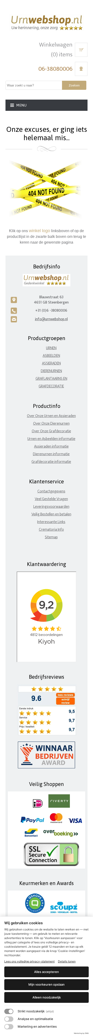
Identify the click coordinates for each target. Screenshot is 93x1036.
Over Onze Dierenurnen (51, 423)
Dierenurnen (51, 371)
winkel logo (39, 230)
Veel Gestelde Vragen (51, 499)
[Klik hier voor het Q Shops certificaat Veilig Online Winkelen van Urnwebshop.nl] (35, 912)
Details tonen (67, 961)
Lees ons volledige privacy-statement (29, 961)
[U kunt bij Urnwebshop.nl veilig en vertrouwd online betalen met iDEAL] (38, 806)
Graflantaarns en (51, 378)
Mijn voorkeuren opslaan (46, 984)
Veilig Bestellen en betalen (51, 514)
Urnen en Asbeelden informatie (51, 439)
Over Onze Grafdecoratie (51, 431)
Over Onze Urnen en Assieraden (51, 416)
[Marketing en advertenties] (8, 1026)
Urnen (51, 348)
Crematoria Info (51, 529)
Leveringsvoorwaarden (51, 506)
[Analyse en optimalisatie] (8, 1019)
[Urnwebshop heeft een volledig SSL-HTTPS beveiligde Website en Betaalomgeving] (51, 865)
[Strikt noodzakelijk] (8, 1011)
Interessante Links (51, 522)
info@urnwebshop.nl (51, 319)
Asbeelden (51, 355)
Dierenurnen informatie (51, 454)
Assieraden (51, 363)
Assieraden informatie (51, 446)
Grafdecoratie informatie (51, 462)
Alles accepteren (46, 972)
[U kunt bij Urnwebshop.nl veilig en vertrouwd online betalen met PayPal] (32, 822)
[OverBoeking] (60, 836)
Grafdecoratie (51, 386)
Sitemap (51, 537)
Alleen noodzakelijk (46, 997)
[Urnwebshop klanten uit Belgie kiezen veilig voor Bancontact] (31, 836)
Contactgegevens (51, 491)
